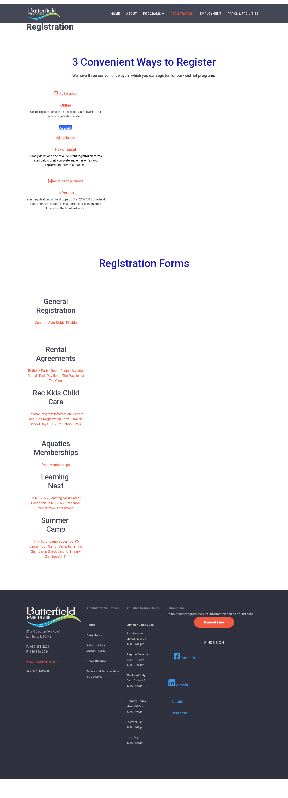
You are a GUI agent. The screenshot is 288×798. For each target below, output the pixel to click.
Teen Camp (48, 546)
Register (65, 127)
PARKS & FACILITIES (243, 13)
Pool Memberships (56, 465)
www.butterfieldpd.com (42, 661)
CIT (68, 552)
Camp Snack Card (51, 552)
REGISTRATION (182, 13)
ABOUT (131, 13)
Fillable (71, 323)
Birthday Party (38, 371)
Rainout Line (214, 622)
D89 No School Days (65, 424)
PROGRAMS (152, 13)
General (40, 323)
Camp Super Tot (61, 541)
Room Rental (60, 371)
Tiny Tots (40, 541)
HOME (115, 13)
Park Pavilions (49, 376)
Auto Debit (56, 323)
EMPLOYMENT (210, 13)
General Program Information (49, 414)
